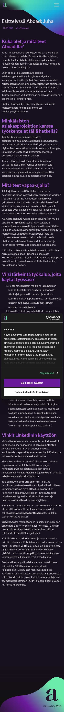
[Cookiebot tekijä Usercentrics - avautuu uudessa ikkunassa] (46, 318)
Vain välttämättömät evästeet (32, 392)
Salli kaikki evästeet (32, 382)
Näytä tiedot (47, 372)
